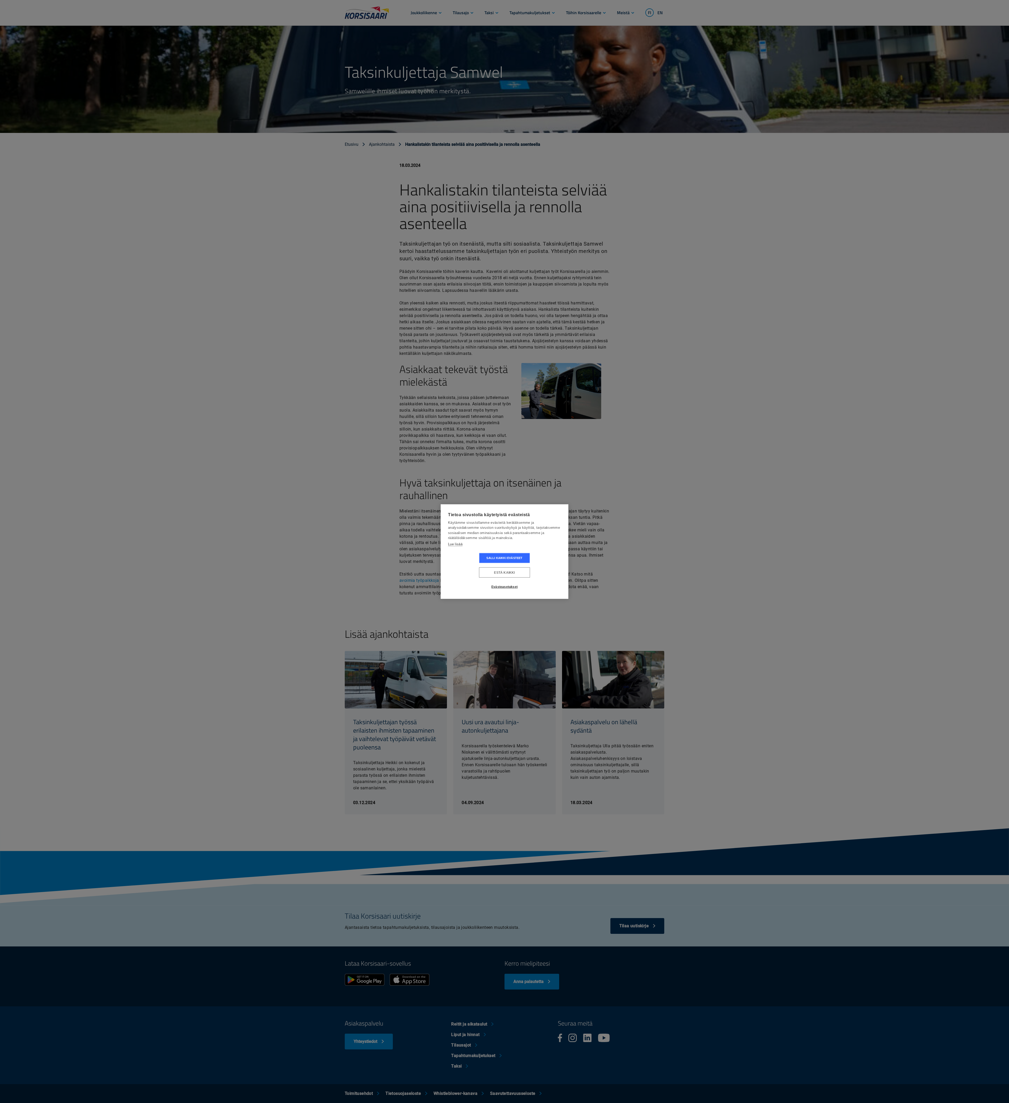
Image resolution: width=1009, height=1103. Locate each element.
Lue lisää (455, 544)
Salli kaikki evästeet (504, 558)
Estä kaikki (504, 572)
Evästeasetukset (504, 586)
